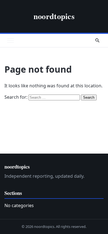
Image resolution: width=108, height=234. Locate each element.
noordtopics (54, 16)
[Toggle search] (97, 40)
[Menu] (10, 40)
